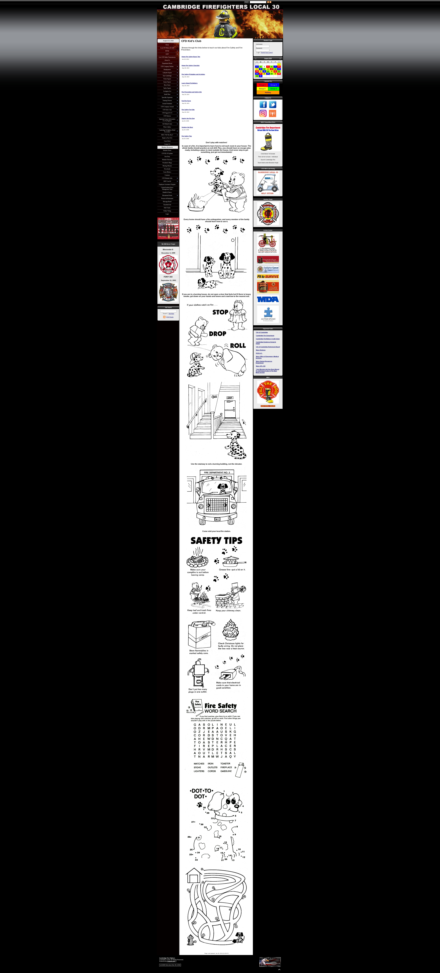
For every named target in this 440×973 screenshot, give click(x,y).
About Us (167, 60)
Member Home (167, 150)
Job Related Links (167, 124)
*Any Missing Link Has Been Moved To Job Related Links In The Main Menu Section (267, 371)
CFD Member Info (167, 178)
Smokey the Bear (187, 127)
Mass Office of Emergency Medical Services (267, 357)
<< (255, 58)
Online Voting (167, 211)
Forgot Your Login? (267, 52)
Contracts (167, 175)
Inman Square (167, 82)
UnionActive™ (172, 961)
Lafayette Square (167, 72)
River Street (167, 85)
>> (280, 58)
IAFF (167, 54)
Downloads (167, 169)
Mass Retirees (260, 350)
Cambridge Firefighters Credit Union (268, 339)
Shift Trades (167, 208)
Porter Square (167, 79)
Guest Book (167, 141)
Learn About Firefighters (190, 83)
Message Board (167, 201)
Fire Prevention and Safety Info (192, 92)
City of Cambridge (262, 332)
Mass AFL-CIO (260, 366)
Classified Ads (167, 204)
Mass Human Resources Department (264, 362)
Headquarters (167, 69)
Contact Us (167, 144)
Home (167, 45)
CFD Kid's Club (167, 110)
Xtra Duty (167, 156)
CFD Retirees (167, 116)
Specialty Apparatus (167, 97)
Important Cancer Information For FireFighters (167, 120)
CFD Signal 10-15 (167, 113)
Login (167, 214)
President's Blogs (167, 163)
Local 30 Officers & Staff (167, 48)
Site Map (171, 313)
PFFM (167, 51)
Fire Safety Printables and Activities (193, 74)
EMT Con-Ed (167, 181)
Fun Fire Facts (186, 101)
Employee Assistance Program (167, 184)
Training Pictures (167, 100)
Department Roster (167, 63)
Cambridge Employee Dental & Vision (266, 343)
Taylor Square (167, 88)
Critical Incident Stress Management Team (167, 188)
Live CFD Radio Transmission (167, 57)
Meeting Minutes (167, 166)
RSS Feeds (169, 317)
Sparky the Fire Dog (188, 118)
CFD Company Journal (167, 106)
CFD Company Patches (167, 66)
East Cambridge (167, 76)
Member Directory (167, 159)
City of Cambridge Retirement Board (268, 347)
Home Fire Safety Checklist (190, 65)
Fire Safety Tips (187, 136)
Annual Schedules (167, 103)
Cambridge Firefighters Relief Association (167, 131)
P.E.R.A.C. (259, 353)
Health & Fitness (167, 192)
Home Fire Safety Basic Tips (191, 57)
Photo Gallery (167, 127)
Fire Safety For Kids (188, 109)
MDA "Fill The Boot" (167, 135)
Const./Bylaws (167, 172)
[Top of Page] (279, 969)
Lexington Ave (167, 91)
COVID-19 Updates (167, 153)
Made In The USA (167, 138)
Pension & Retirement (167, 198)
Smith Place (167, 94)
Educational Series (167, 195)
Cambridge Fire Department (265, 335)
